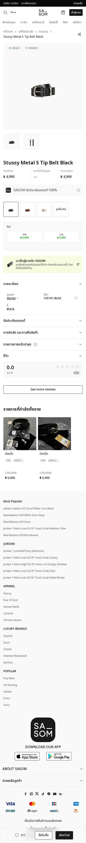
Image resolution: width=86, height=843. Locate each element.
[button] (5, 12)
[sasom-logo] (43, 12)
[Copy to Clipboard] (76, 298)
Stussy (43, 32)
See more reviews (43, 389)
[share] (79, 34)
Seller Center (11, 3)
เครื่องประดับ (25, 32)
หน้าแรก (8, 32)
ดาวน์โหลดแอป (28, 3)
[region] (43, 86)
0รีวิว (76, 372)
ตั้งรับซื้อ (43, 835)
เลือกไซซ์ (64, 835)
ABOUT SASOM (15, 768)
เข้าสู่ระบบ (76, 12)
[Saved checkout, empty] (63, 12)
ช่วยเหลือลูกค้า (12, 780)
